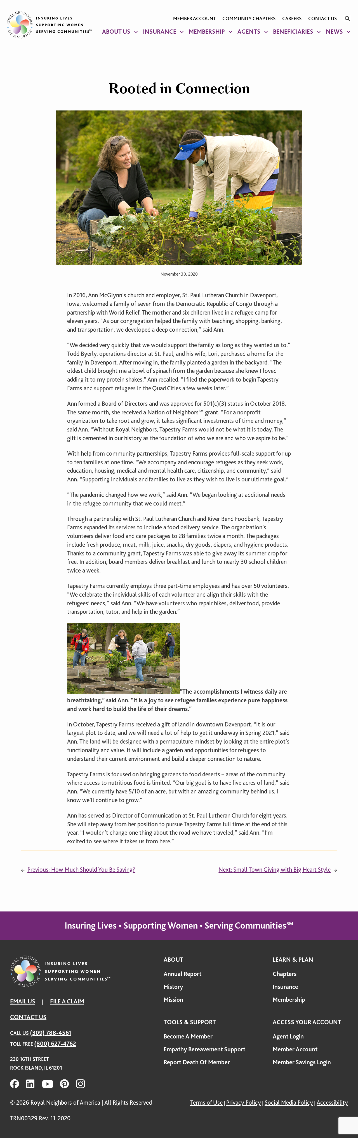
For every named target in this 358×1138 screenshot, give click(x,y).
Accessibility (332, 1102)
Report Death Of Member (197, 1062)
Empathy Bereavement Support (204, 1049)
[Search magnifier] (347, 18)
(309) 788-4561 (50, 1032)
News (334, 31)
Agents (248, 31)
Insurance (159, 31)
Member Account (194, 18)
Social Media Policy (289, 1102)
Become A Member (188, 1036)
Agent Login (288, 1036)
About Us (116, 31)
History (173, 986)
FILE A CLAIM (67, 1001)
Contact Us (322, 18)
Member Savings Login (302, 1062)
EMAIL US (22, 1001)
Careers (292, 18)
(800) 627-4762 (55, 1043)
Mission (173, 999)
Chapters (284, 973)
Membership (207, 31)
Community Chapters (248, 18)
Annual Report (182, 973)
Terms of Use (206, 1102)
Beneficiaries (293, 31)
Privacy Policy (243, 1102)
